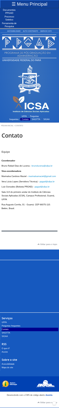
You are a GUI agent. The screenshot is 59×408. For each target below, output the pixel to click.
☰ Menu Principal (29, 4)
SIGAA (46, 119)
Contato (25, 119)
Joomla (48, 395)
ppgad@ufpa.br (47, 181)
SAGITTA (36, 119)
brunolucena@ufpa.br (42, 166)
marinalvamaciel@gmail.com (42, 176)
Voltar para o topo (48, 244)
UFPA (24, 116)
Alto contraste (30, 31)
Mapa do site (46, 31)
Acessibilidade (14, 31)
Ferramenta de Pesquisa (9, 25)
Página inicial (7, 126)
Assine (5, 352)
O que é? (6, 348)
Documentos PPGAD (9, 11)
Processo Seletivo (9, 18)
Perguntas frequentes (11, 326)
